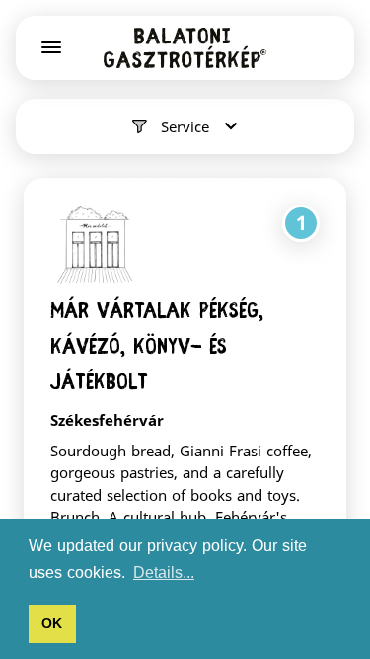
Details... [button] (163, 572)
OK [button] (51, 623)
